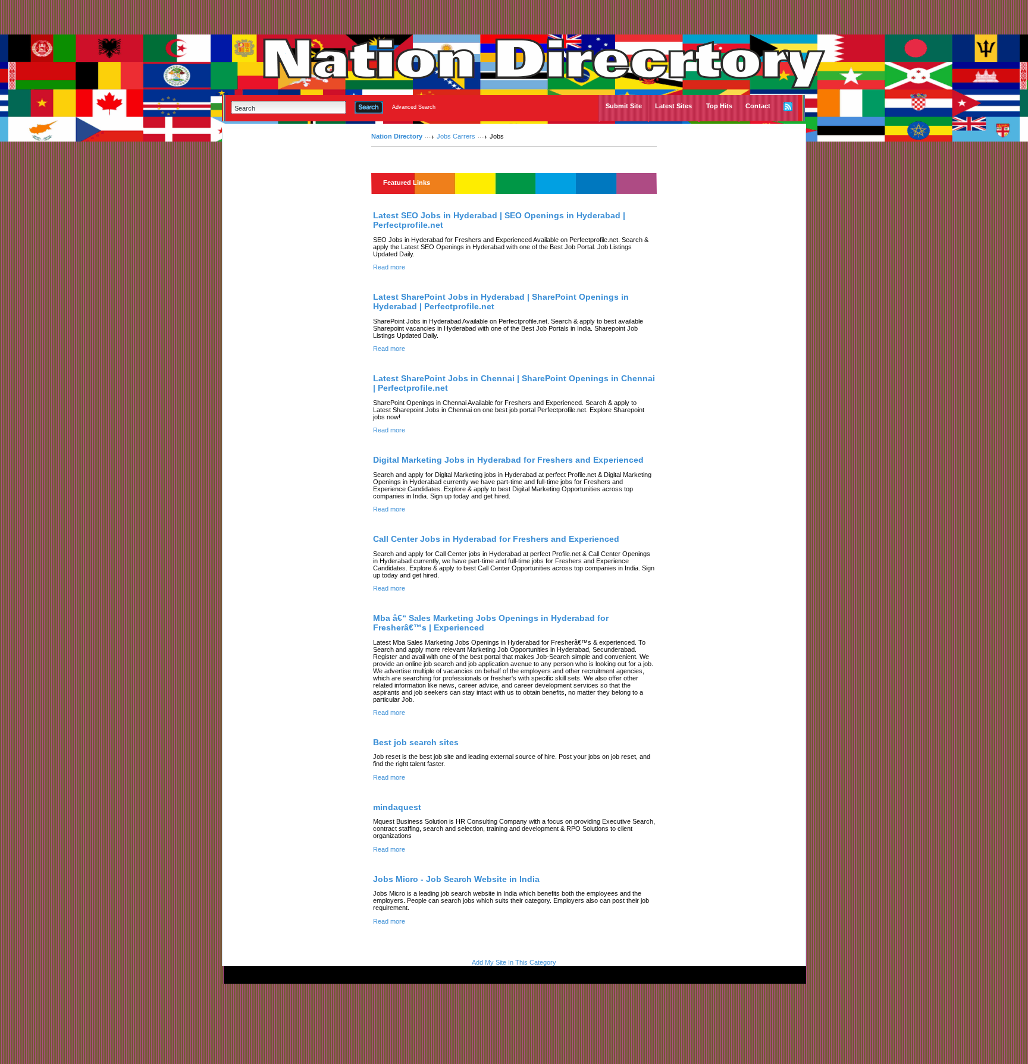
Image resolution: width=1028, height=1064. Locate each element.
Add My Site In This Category (514, 962)
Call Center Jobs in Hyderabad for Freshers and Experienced (496, 539)
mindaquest (397, 807)
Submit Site (624, 105)
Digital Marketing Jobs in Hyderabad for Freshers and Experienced (508, 459)
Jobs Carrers (456, 136)
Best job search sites (416, 742)
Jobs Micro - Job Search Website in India (456, 879)
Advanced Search (413, 107)
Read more (389, 267)
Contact (757, 105)
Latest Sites (673, 105)
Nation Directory (396, 136)
